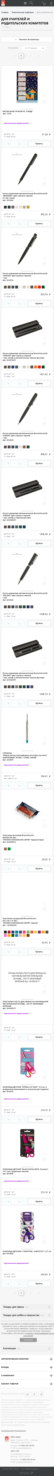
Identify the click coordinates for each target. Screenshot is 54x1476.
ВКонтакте (27, 1394)
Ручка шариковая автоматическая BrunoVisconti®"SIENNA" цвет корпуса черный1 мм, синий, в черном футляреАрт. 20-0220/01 (25, 516)
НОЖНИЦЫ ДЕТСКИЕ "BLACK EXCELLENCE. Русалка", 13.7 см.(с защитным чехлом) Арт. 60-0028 (26, 1171)
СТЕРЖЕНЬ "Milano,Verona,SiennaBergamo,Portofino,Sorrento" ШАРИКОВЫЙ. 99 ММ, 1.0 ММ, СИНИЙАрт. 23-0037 (25, 756)
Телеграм (40, 1394)
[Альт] (3, 3)
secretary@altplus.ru (24, 1448)
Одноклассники (34, 1394)
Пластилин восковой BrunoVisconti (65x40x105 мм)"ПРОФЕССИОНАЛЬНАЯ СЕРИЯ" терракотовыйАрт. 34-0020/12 (23, 838)
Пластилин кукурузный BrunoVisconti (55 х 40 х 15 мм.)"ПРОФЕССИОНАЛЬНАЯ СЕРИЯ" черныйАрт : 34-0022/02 (20, 921)
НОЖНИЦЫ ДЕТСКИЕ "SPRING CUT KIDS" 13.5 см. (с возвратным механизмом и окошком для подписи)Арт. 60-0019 (25, 1089)
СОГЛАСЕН (28, 1340)
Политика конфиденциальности (13, 1430)
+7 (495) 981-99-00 (26, 1445)
